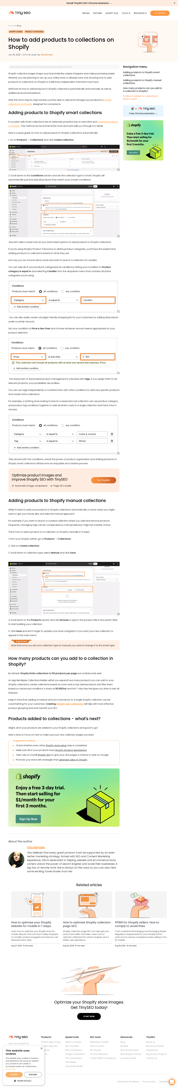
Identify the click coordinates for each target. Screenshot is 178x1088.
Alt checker (95, 1050)
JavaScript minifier (74, 1066)
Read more (10, 1069)
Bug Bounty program (156, 1054)
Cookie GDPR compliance (103, 1058)
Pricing (86, 13)
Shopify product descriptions (71, 750)
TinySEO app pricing (50, 1042)
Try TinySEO (103, 480)
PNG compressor (73, 1050)
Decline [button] (33, 1074)
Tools (125, 13)
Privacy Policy (149, 1081)
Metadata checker (99, 1042)
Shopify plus (112, 13)
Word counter (97, 1046)
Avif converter (72, 1046)
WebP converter (73, 1042)
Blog (19, 25)
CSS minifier (70, 1062)
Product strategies (34, 31)
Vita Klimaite (47, 54)
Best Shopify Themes (131, 1054)
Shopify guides (15, 31)
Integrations (152, 1050)
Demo (44, 1054)
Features (97, 13)
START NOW (89, 1016)
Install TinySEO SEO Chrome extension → (89, 3)
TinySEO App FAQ (49, 1046)
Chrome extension (99, 1054)
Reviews (124, 1046)
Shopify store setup (56, 745)
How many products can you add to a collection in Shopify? (142, 90)
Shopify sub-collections (69, 704)
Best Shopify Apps (129, 1050)
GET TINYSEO (159, 13)
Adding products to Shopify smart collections (141, 74)
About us (150, 1042)
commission (28, 67)
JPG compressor (73, 1058)
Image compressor (75, 1054)
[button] (24, 1080)
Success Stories (128, 1058)
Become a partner (155, 1046)
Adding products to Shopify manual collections (142, 82)
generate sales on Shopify (73, 759)
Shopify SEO (44, 755)
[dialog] (23, 1065)
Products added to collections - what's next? (141, 98)
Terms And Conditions (128, 1081)
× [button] (41, 1048)
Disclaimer (164, 1081)
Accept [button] (14, 1074)
